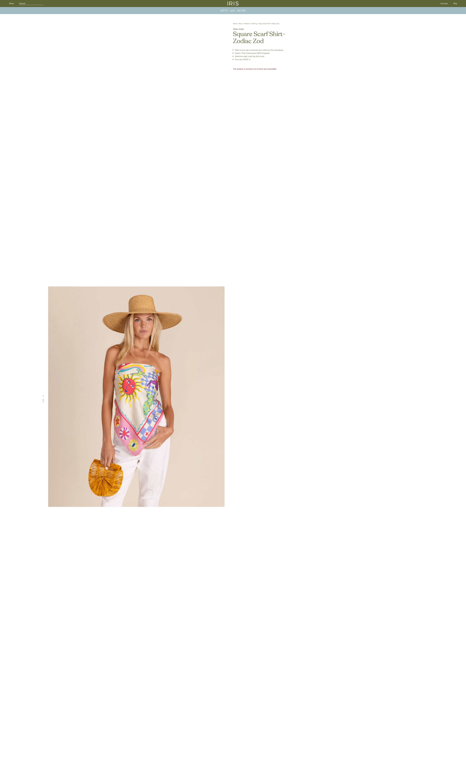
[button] (43, 396)
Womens (247, 23)
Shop (240, 23)
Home (235, 23)
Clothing (254, 23)
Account (444, 3)
